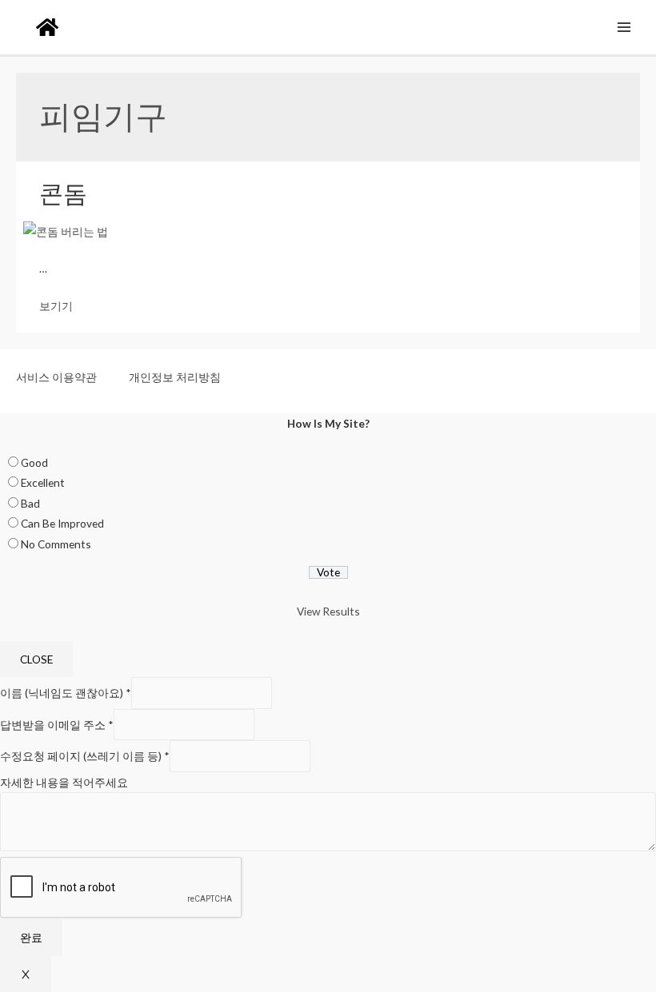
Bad (30, 503)
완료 (31, 937)
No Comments (56, 544)
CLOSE (36, 659)
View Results (328, 611)
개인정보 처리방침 (175, 377)
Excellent (43, 482)
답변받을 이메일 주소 (57, 724)
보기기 (56, 306)
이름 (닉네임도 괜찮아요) (65, 693)
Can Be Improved (62, 523)
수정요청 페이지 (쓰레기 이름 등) (85, 756)
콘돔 (63, 192)
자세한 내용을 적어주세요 (64, 782)
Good (34, 462)
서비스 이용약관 (56, 377)
